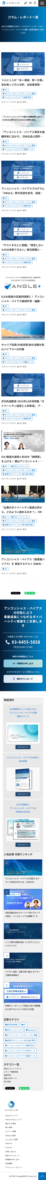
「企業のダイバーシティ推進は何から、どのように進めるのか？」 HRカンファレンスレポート (22, 509)
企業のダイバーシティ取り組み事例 (18, 474)
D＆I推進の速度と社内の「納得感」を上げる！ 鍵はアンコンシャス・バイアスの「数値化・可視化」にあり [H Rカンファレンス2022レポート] (22, 459)
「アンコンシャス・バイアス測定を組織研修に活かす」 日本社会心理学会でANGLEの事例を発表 (23, 134)
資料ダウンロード (35, 3)
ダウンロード (23, 747)
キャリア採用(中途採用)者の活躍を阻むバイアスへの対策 (22, 347)
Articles (8, 1147)
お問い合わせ (30, 3)
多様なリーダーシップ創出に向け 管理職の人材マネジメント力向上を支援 (22, 1007)
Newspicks (32, 1030)
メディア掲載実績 (11, 1071)
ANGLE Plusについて (13, 1119)
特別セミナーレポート (13, 1068)
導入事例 (7, 1081)
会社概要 (8, 1163)
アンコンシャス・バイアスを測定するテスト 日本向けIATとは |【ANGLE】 (22, 880)
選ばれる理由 (10, 1123)
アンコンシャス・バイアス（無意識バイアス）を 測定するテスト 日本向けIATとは (23, 561)
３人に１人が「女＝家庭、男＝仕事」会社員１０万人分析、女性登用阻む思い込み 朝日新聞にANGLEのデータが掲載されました (23, 82)
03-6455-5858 (25, 3)
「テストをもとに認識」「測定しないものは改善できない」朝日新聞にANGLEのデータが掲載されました (22, 247)
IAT (5, 89)
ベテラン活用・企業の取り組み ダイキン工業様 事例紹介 (22, 973)
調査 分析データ (10, 1078)
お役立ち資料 (10, 1135)
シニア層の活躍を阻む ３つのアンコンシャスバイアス (22, 944)
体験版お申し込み (25, 663)
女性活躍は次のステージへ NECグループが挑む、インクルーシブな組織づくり (22, 914)
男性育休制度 (12, 1024)
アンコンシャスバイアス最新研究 (17, 97)
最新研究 (7, 1075)
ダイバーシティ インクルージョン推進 (19, 93)
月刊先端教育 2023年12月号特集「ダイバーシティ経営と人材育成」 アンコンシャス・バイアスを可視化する (22, 403)
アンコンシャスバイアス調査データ (18, 149)
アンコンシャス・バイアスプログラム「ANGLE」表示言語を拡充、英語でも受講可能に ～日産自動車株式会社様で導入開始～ (22, 191)
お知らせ (8, 1143)
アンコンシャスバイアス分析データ (21, 1050)
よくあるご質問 (11, 1139)
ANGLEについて (11, 1115)
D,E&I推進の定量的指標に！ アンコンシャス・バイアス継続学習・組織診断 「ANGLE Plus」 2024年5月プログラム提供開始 (23, 299)
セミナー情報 (10, 1131)
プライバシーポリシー (14, 1167)
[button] (42, 3)
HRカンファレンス (20, 466)
